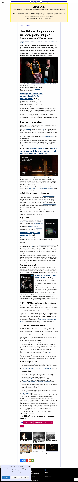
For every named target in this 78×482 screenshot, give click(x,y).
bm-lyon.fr (48, 18)
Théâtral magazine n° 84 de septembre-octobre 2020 (40, 188)
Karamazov (39, 228)
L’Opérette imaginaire (49, 136)
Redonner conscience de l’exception (29, 364)
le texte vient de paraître (37, 148)
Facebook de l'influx (50, 470)
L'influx (21, 25)
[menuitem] (22, 25)
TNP (49, 352)
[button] (28, 466)
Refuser (15, 477)
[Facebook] (21, 460)
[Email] (32, 460)
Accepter (6, 477)
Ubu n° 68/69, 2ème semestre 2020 (47, 294)
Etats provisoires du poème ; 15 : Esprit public (31, 373)
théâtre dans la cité (48, 422)
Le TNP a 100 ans (25, 393)
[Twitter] (24, 460)
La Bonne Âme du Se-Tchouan (46, 245)
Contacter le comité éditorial (32, 480)
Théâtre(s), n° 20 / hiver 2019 (49, 204)
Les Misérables (39, 130)
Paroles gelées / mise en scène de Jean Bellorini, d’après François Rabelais (31, 96)
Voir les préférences (25, 477)
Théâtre (30, 422)
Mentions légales (48, 476)
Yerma (42, 129)
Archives (46, 475)
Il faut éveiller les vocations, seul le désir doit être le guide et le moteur (36, 368)
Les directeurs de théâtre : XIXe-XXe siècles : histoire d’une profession (36, 381)
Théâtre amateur (38, 422)
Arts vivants (27, 25)
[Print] (30, 460)
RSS (47, 472)
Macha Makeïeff (50, 250)
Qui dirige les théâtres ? (26, 378)
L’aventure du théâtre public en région (29, 389)
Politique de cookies (15, 479)
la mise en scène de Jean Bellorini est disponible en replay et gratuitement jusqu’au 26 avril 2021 (38, 151)
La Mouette (28, 129)
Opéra (25, 422)
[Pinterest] (27, 460)
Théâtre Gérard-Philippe (48, 196)
